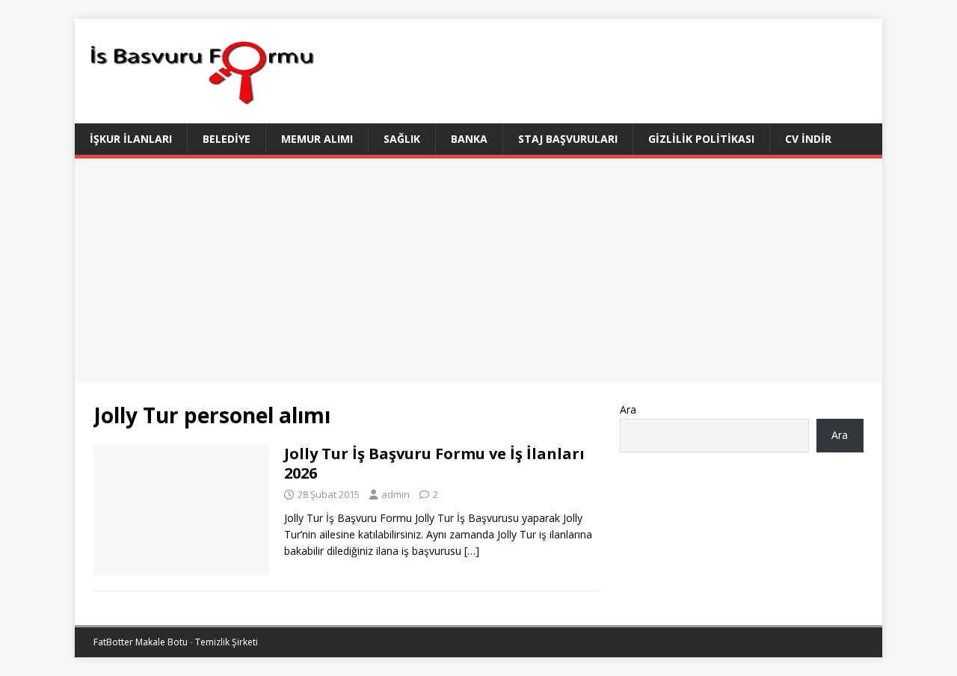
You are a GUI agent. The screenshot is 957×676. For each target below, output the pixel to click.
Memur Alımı (317, 139)
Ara (628, 409)
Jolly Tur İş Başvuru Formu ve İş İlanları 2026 (434, 463)
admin (395, 494)
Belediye (226, 139)
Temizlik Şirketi (226, 642)
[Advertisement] (478, 270)
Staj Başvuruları (568, 139)
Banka (469, 139)
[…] (471, 551)
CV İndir (808, 139)
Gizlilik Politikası (701, 139)
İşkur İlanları (131, 139)
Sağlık (402, 139)
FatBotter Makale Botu (140, 642)
